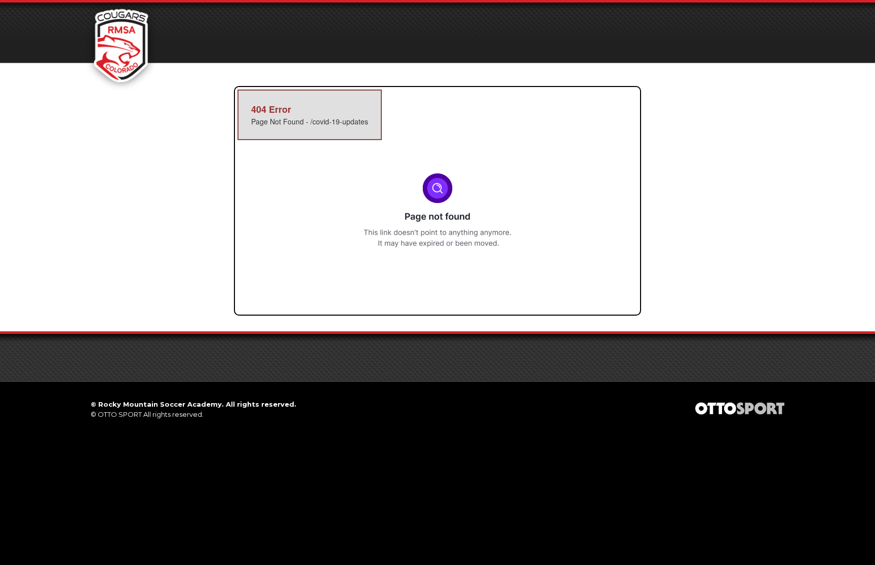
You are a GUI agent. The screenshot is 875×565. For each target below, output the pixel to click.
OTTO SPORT (120, 414)
